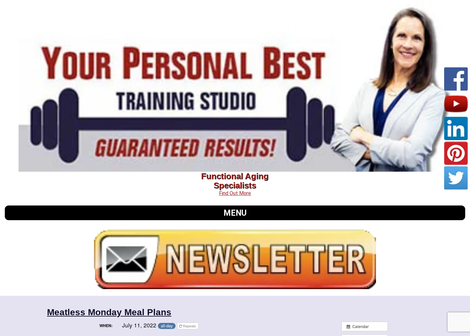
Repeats (189, 325)
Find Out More (235, 193)
